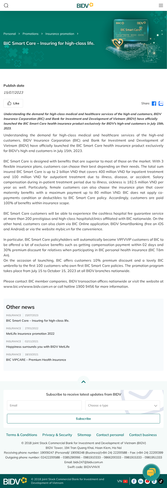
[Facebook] (134, 481)
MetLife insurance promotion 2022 (30, 334)
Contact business (143, 435)
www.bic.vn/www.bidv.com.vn (28, 286)
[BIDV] (15, 481)
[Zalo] (154, 481)
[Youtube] (147, 481)
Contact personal (110, 435)
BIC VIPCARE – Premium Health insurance (36, 360)
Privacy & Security (57, 435)
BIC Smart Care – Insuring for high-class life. (37, 321)
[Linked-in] (140, 481)
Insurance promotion (59, 34)
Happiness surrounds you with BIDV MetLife (38, 347)
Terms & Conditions (21, 435)
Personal (9, 34)
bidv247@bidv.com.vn (88, 462)
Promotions (30, 34)
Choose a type (98, 405)
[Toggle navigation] (161, 5)
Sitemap (84, 435)
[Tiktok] (161, 481)
